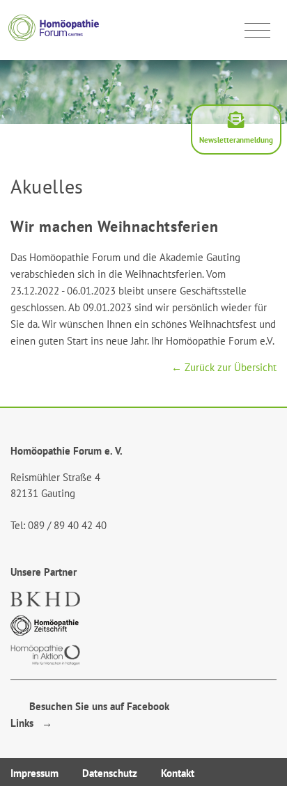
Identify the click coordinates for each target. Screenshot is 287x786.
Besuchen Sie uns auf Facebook (95, 706)
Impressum (34, 773)
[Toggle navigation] (257, 30)
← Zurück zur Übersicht (224, 367)
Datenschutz (109, 773)
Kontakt (177, 773)
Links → (31, 723)
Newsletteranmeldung (236, 140)
